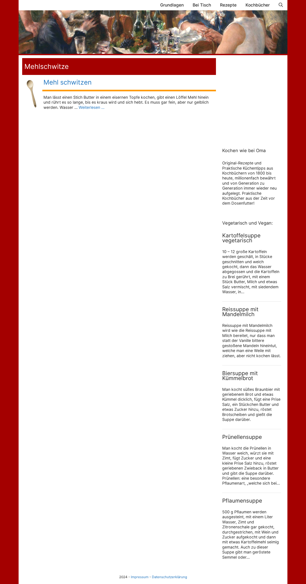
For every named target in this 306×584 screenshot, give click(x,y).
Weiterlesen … (91, 107)
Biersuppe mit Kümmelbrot (240, 375)
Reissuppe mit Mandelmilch (240, 311)
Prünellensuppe (242, 437)
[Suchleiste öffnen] (280, 5)
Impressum (140, 577)
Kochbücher (258, 5)
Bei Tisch (202, 5)
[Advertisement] (250, 97)
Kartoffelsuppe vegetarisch (241, 238)
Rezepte (228, 5)
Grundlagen (172, 5)
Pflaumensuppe (242, 500)
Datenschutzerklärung (169, 577)
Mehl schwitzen (67, 82)
